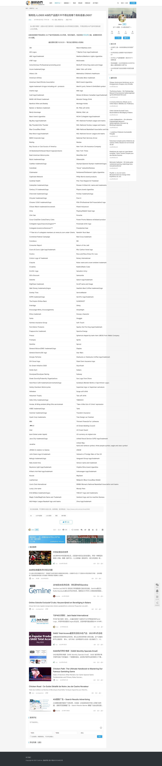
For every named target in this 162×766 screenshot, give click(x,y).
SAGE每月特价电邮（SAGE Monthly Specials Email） (76, 651)
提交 (100, 736)
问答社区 (87, 3)
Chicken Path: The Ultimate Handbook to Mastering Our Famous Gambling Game (78, 670)
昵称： (33, 733)
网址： (83, 733)
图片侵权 (64, 515)
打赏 (64, 529)
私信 (127, 38)
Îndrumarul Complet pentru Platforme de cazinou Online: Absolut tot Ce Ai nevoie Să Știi (122, 142)
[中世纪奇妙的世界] (40, 558)
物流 (74, 3)
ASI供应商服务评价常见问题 (41, 570)
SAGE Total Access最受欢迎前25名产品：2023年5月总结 (77, 633)
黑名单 (80, 3)
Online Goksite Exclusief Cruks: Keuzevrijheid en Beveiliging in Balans (60, 602)
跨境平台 (57, 3)
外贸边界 (85, 35)
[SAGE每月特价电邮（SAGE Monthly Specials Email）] (40, 656)
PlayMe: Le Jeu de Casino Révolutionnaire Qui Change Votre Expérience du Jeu (120, 174)
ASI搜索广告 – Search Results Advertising (71, 699)
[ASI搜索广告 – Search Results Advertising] (40, 705)
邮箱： (58, 733)
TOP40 (32, 586)
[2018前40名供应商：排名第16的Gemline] (40, 590)
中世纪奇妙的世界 (60, 552)
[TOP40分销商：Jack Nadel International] (40, 621)
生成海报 (76, 529)
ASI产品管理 (39, 515)
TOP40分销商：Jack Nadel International (70, 615)
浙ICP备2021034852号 (56, 760)
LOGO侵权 (48, 515)
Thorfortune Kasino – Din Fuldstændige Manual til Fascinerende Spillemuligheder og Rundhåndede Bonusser (122, 93)
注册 (126, 3)
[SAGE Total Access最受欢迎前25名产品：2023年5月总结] (40, 639)
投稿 (133, 3)
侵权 (56, 19)
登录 (122, 3)
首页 (51, 3)
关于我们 (95, 3)
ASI (53, 19)
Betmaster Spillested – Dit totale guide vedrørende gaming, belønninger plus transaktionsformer (121, 164)
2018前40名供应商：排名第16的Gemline (70, 585)
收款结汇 (66, 3)
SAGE (32, 553)
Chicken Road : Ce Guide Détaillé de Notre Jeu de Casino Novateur (59, 686)
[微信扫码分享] (81, 530)
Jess (29, 19)
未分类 (37, 578)
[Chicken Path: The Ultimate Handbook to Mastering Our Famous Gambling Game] (40, 674)
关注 (119, 38)
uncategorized (39, 609)
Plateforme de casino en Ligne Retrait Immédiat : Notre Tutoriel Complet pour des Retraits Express (122, 153)
